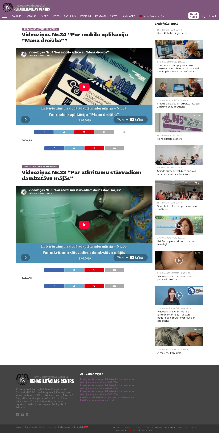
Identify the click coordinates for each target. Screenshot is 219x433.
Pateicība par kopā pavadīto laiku (98, 400)
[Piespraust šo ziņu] (84, 131)
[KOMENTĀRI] (124, 131)
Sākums (16, 16)
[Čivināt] (64, 131)
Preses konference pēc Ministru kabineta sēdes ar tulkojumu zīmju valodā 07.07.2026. (107, 387)
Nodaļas (31, 16)
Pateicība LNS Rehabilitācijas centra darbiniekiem (107, 397)
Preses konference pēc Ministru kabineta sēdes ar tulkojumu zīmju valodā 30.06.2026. (107, 393)
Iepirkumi (85, 16)
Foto (56, 16)
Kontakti (100, 16)
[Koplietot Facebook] (44, 131)
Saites (113, 16)
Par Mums (70, 16)
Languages (128, 16)
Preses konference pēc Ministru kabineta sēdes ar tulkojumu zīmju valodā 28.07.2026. (107, 381)
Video (45, 16)
